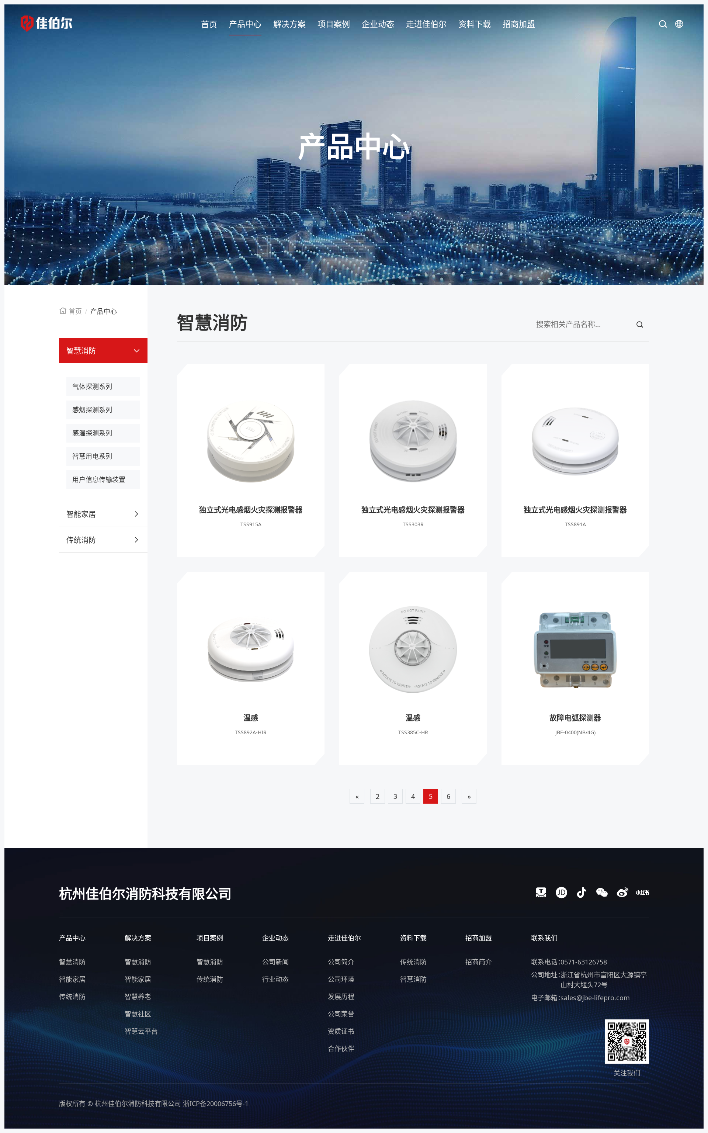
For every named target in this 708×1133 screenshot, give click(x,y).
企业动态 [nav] (378, 23)
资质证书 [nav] (341, 1031)
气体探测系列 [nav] (92, 386)
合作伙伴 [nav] (341, 1048)
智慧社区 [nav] (138, 1013)
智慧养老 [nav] (138, 996)
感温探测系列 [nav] (92, 433)
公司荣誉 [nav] (341, 1013)
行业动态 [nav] (275, 979)
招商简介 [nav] (478, 961)
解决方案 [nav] (289, 23)
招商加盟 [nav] (519, 23)
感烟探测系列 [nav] (92, 409)
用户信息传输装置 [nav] (98, 479)
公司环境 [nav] (341, 979)
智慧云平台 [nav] (141, 1031)
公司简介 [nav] (341, 961)
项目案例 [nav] (333, 23)
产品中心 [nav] (245, 23)
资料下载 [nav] (474, 23)
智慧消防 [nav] (81, 351)
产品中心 (103, 311)
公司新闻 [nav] (275, 961)
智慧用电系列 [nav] (92, 456)
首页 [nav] (209, 24)
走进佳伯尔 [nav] (426, 23)
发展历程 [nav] (341, 996)
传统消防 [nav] (81, 540)
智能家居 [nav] (81, 514)
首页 (75, 311)
